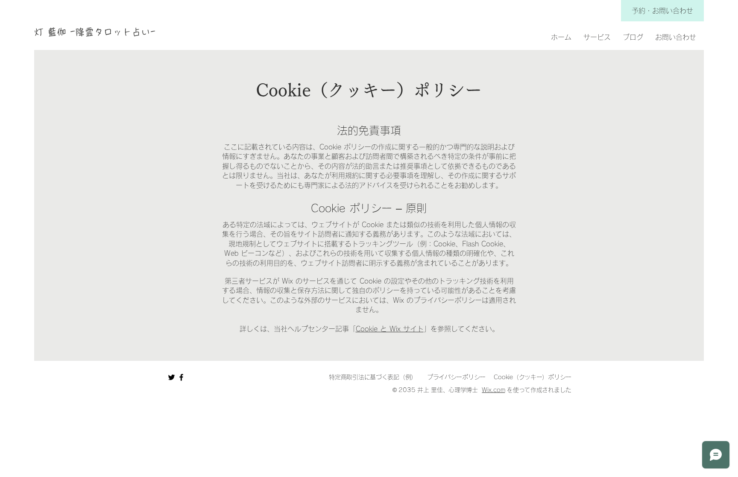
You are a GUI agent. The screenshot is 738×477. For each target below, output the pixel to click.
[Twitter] (171, 377)
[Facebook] (181, 377)
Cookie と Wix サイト (390, 328)
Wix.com (493, 390)
